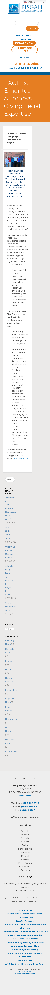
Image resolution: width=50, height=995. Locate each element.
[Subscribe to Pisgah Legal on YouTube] (20, 64)
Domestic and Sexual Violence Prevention (25, 924)
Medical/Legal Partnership (25, 949)
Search (32, 28)
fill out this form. (20, 458)
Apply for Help (25, 50)
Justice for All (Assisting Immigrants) (25, 942)
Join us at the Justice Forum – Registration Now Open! (11, 508)
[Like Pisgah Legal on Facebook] (13, 64)
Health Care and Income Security (25, 935)
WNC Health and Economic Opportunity (25, 964)
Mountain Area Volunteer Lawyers (25, 953)
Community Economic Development (25, 914)
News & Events (23, 36)
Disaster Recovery (25, 921)
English (31, 2)
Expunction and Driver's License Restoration (25, 931)
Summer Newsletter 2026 (10, 607)
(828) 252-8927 (27, 810)
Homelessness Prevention (25, 939)
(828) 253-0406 (31, 803)
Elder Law (25, 928)
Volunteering (11, 752)
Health (8, 669)
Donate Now (24, 43)
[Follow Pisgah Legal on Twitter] (16, 64)
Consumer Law (25, 917)
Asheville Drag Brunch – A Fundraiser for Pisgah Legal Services (10, 580)
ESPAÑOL (32, 63)
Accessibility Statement (25, 974)
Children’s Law (25, 910)
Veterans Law (25, 960)
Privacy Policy (25, 972)
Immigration (11, 690)
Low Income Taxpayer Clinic (25, 946)
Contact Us (24, 39)
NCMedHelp (25, 956)
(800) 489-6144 (29, 806)
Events (8, 661)
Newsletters (11, 719)
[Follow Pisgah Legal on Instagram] (23, 64)
